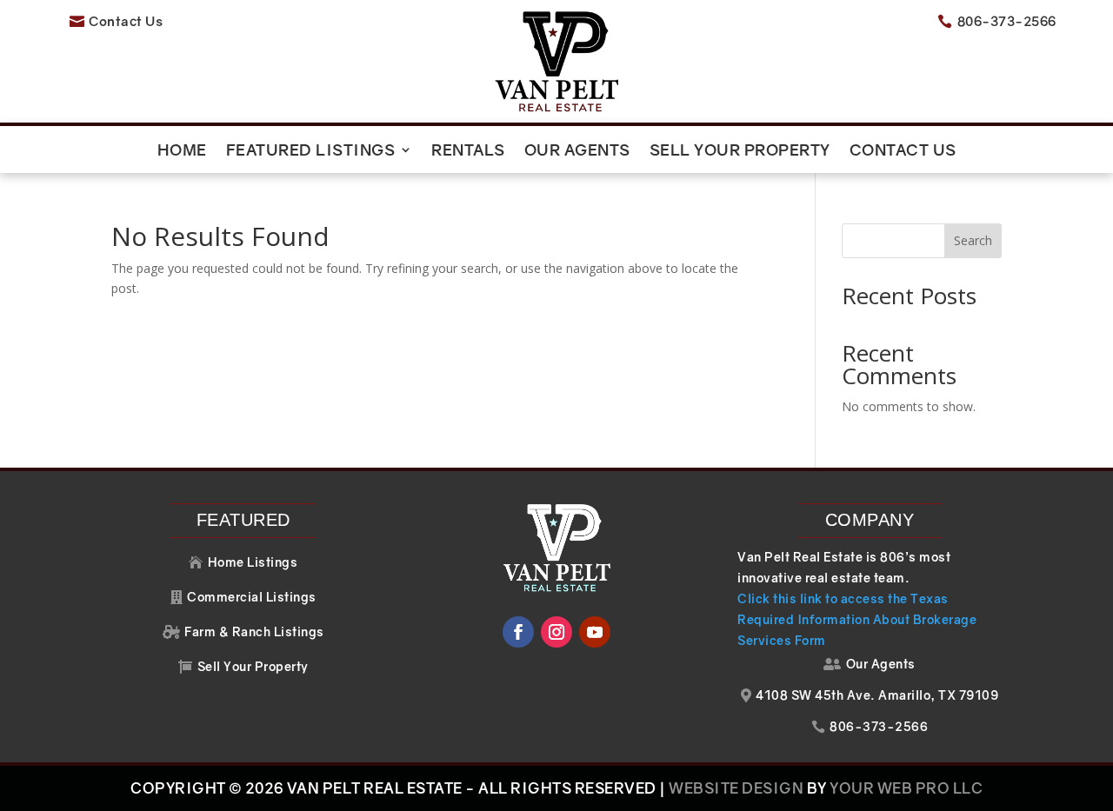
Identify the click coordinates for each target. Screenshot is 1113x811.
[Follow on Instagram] (556, 632)
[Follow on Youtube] (594, 632)
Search (973, 240)
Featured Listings (311, 151)
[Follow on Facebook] (518, 632)
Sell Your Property (740, 151)
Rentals (468, 151)
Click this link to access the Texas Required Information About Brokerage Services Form (856, 619)
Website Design (736, 788)
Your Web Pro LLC (906, 788)
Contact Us (903, 151)
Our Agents (577, 151)
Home (182, 151)
